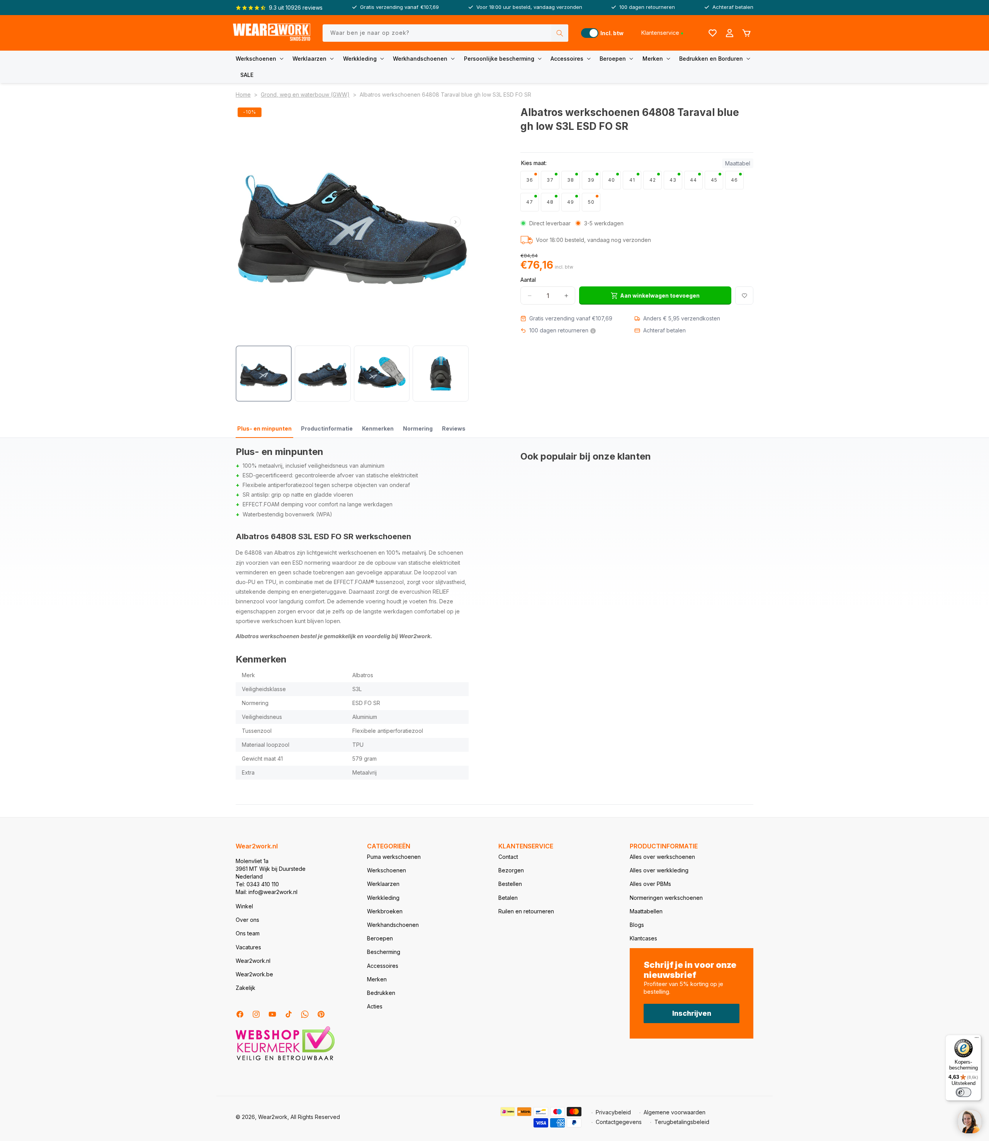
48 (550, 202)
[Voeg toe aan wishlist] (744, 295)
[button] (261, 59)
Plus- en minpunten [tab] (264, 428)
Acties (374, 1006)
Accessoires (567, 58)
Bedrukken (381, 992)
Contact (508, 856)
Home (243, 94)
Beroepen (613, 58)
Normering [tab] (418, 428)
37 (550, 180)
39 (591, 180)
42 (652, 180)
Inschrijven (691, 1013)
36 (529, 180)
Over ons (247, 919)
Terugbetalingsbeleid (681, 1122)
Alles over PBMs (650, 883)
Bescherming (383, 952)
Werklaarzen (309, 58)
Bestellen (510, 883)
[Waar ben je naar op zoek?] (559, 33)
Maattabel (737, 163)
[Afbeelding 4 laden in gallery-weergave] (441, 374)
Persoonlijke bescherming (499, 58)
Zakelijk (245, 987)
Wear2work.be (254, 974)
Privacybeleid (613, 1112)
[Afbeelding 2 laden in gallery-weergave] (323, 374)
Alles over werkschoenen (662, 856)
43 (673, 180)
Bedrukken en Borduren (711, 58)
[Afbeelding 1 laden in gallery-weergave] (264, 374)
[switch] (963, 1092)
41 (632, 180)
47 (529, 202)
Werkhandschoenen (420, 58)
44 (693, 180)
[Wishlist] (712, 32)
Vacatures (248, 947)
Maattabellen (646, 911)
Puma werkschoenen (394, 856)
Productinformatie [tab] (327, 428)
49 (570, 202)
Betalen (508, 897)
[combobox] (445, 33)
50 (591, 202)
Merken (652, 58)
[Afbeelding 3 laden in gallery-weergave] (382, 374)
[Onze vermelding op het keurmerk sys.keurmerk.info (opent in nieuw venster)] (285, 1059)
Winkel (244, 906)
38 (570, 180)
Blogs (637, 924)
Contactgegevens (619, 1122)
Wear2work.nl (253, 960)
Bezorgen (511, 870)
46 (734, 180)
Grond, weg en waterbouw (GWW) (305, 94)
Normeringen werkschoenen (666, 897)
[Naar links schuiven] (249, 222)
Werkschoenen (256, 58)
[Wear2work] (271, 33)
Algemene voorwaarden (674, 1112)
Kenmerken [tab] (378, 428)
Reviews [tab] (454, 428)
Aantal (528, 279)
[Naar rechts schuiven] (455, 222)
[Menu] (976, 1039)
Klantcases (643, 938)
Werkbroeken (385, 911)
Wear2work (272, 1117)
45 (714, 180)
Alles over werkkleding (659, 870)
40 (611, 180)
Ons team (248, 933)
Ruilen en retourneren (526, 911)
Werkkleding (360, 58)
